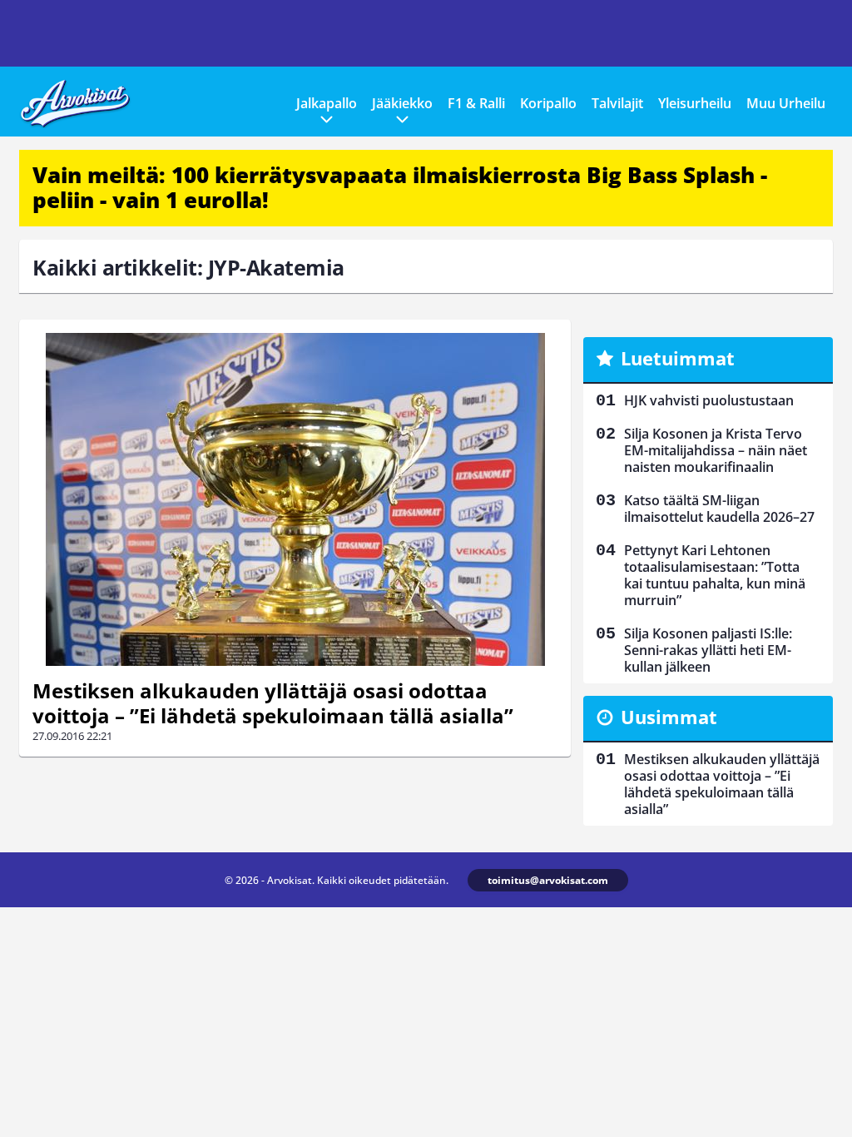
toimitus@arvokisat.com (548, 880)
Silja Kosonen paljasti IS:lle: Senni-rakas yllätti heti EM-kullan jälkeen (708, 650)
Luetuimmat (678, 357)
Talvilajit (617, 103)
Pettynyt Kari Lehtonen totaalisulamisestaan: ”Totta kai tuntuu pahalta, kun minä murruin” (714, 575)
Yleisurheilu (694, 103)
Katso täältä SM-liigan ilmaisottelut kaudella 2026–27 (719, 508)
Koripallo (548, 103)
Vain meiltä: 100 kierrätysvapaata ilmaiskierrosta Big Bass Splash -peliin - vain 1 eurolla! (399, 187)
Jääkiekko (402, 103)
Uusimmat (669, 716)
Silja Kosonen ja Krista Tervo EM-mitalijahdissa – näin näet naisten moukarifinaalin (715, 450)
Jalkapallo (326, 103)
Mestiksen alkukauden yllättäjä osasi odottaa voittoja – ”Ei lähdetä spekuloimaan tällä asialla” (272, 703)
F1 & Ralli (476, 103)
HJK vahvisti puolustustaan (709, 400)
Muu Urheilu (785, 103)
